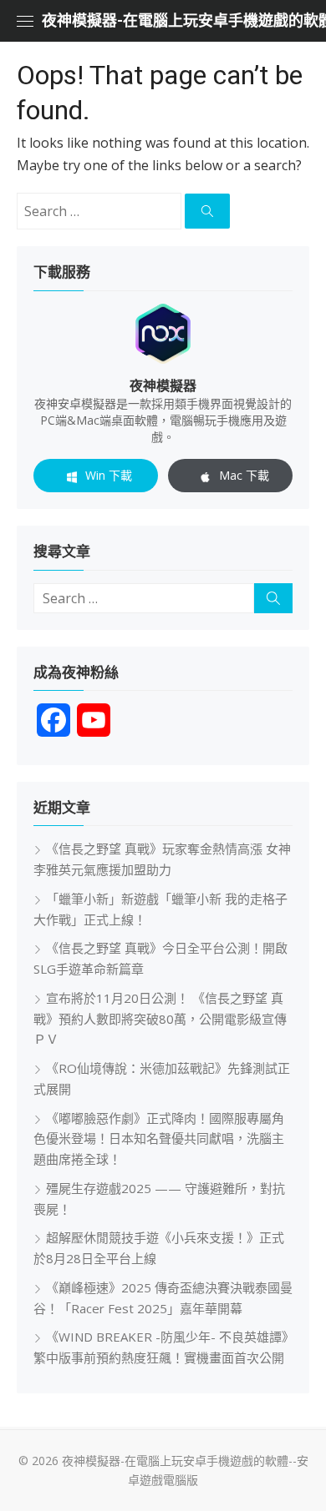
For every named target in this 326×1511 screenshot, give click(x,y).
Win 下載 (108, 475)
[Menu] (25, 21)
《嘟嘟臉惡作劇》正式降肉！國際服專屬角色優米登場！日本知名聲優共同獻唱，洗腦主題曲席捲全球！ (158, 1139)
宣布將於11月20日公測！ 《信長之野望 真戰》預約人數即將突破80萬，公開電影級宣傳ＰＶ (160, 1019)
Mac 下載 (244, 475)
